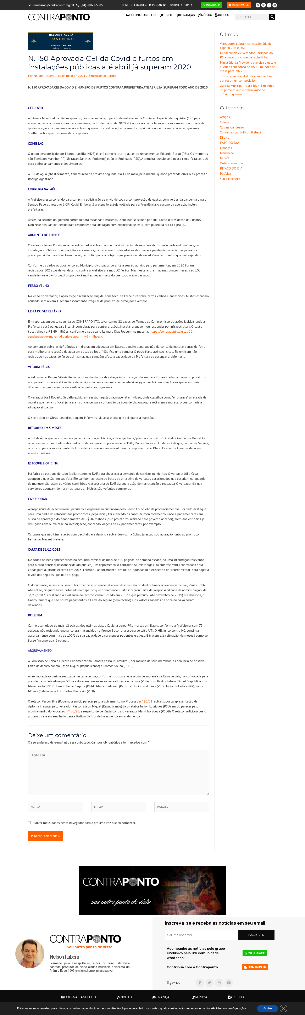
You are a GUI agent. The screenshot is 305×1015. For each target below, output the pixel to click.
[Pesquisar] (272, 17)
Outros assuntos (231, 163)
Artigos (223, 15)
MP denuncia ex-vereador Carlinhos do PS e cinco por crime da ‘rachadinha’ (246, 55)
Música (206, 15)
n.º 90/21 (145, 701)
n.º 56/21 (72, 711)
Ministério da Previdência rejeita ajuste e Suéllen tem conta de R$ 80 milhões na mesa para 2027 (248, 66)
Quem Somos (139, 5)
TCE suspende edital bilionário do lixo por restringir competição (246, 78)
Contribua (175, 5)
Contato (189, 5)
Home (125, 5)
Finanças (188, 15)
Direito (168, 15)
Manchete (227, 153)
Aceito (267, 1008)
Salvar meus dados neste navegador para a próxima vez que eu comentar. (85, 823)
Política (225, 173)
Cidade (224, 122)
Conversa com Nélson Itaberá (240, 132)
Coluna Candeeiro (143, 15)
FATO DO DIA (229, 143)
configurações (237, 1008)
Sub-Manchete (230, 179)
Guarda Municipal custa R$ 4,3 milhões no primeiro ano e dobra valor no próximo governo (247, 90)
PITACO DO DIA (231, 168)
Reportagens (158, 5)
